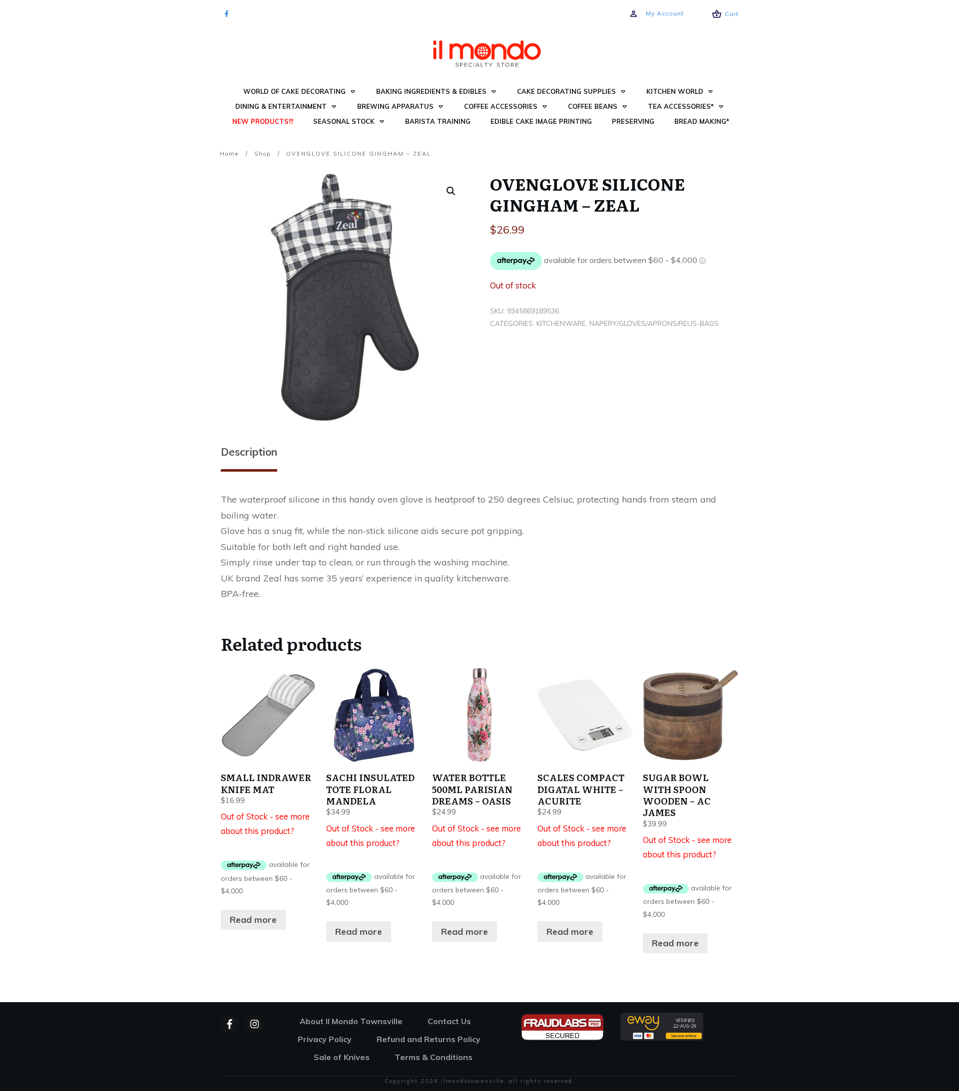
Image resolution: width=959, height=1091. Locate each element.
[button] (451, 191)
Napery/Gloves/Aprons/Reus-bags (654, 323)
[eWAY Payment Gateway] (661, 1025)
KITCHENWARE (561, 323)
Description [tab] (249, 451)
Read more (253, 919)
